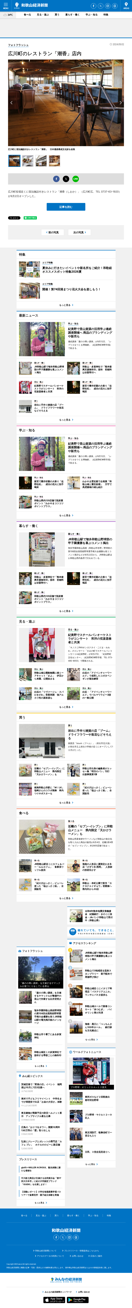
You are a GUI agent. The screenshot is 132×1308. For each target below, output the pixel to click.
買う (57, 14)
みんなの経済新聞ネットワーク (66, 1280)
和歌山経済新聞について (46, 1250)
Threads (115, 6)
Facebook (93, 6)
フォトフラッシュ (18, 45)
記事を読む (66, 206)
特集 (106, 14)
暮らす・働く (72, 14)
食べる (27, 14)
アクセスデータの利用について (50, 1256)
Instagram (107, 6)
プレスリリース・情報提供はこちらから (81, 1250)
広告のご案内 (96, 1256)
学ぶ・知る (92, 14)
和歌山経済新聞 (31, 5)
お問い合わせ (77, 1256)
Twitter (100, 6)
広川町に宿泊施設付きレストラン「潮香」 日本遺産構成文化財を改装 (41, 149)
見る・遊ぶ (43, 14)
